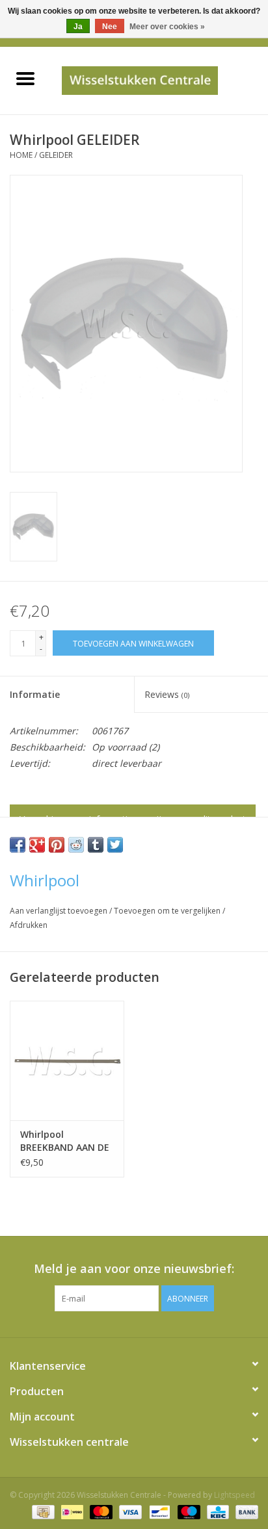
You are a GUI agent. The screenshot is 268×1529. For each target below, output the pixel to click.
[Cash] (41, 1511)
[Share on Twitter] (115, 845)
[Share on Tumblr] (95, 845)
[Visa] (129, 1511)
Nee (109, 26)
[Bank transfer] (244, 1511)
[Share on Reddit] (76, 845)
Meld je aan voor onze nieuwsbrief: (134, 1269)
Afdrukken (28, 925)
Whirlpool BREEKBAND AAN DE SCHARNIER (64, 1141)
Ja (78, 26)
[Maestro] (187, 1511)
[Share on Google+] (37, 845)
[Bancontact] (158, 1511)
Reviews (166, 694)
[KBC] (216, 1511)
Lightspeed (234, 1494)
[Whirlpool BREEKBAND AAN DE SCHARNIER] (67, 1060)
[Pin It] (56, 845)
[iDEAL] (71, 1511)
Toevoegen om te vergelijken (168, 910)
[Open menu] (25, 78)
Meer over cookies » (167, 26)
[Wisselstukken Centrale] (159, 79)
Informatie (35, 694)
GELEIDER (56, 155)
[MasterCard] (99, 1511)
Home (21, 155)
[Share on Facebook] (17, 845)
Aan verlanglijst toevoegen (59, 910)
